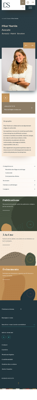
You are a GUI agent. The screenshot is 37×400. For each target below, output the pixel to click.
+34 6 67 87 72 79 (9, 106)
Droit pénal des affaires (12, 176)
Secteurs (6, 181)
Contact (4, 345)
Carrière (5, 350)
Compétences (8, 166)
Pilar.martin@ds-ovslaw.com (12, 109)
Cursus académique (10, 185)
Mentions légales (8, 355)
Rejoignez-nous (7, 318)
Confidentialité (7, 359)
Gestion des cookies (9, 364)
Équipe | (9, 18)
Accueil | (4, 18)
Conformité (8, 173)
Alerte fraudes (7, 369)
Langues (6, 189)
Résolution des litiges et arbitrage (15, 169)
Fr (33, 2)
